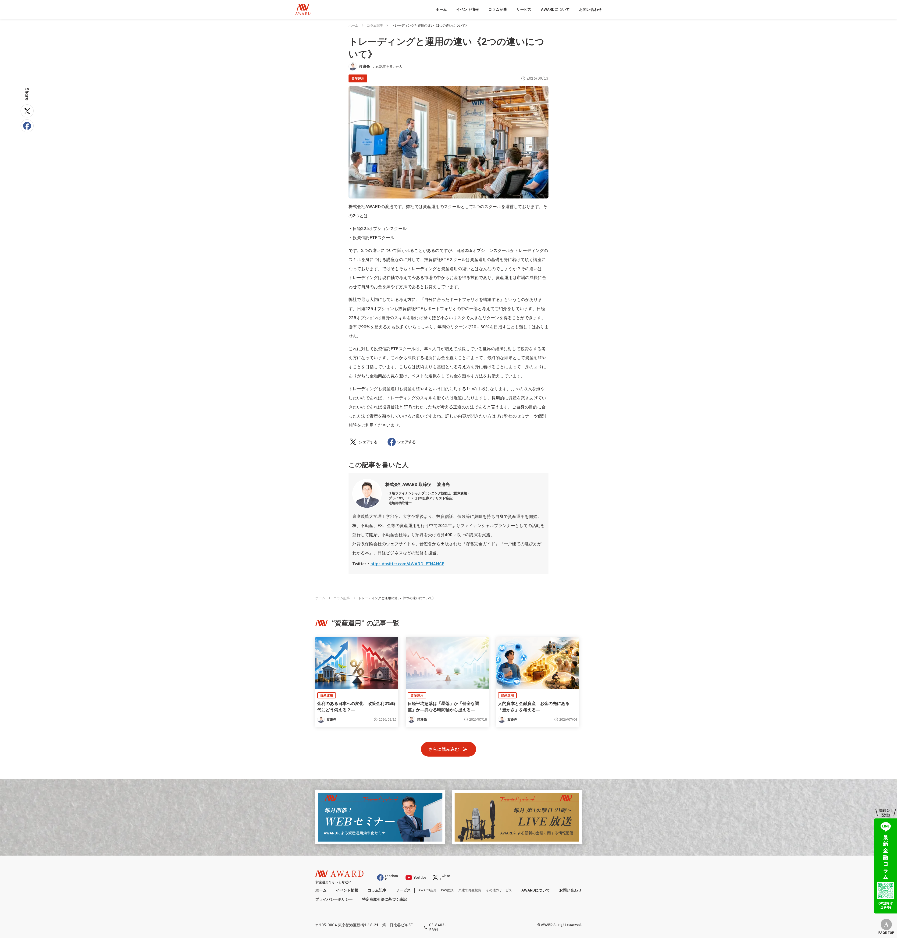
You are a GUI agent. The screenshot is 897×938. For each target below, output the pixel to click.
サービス (524, 9)
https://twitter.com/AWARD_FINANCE (407, 563)
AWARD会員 (427, 890)
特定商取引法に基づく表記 (384, 899)
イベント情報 (467, 9)
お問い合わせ (590, 9)
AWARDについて (555, 9)
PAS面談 (447, 890)
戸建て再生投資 (469, 890)
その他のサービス (499, 890)
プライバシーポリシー (334, 899)
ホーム (441, 9)
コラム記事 (497, 9)
